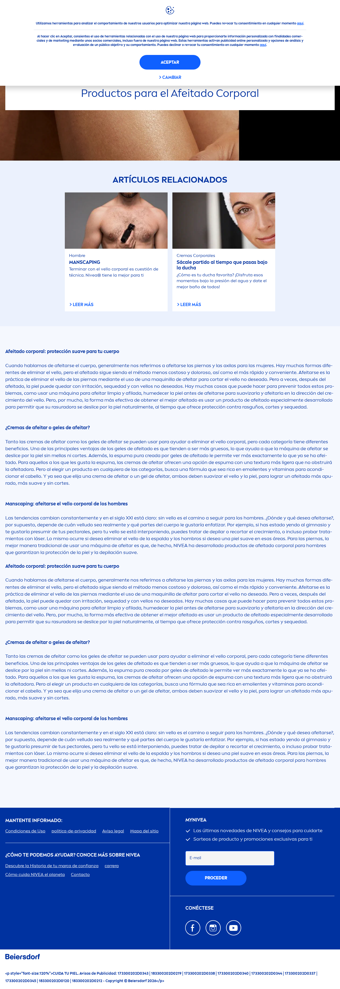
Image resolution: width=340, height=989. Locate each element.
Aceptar (170, 62)
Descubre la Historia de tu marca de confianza (52, 865)
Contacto (80, 874)
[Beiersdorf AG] (22, 957)
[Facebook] (192, 927)
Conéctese (199, 908)
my (195, 820)
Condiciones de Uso (25, 830)
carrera (112, 865)
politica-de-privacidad (74, 830)
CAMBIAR (171, 77)
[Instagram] (213, 927)
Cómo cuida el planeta (35, 874)
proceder (216, 877)
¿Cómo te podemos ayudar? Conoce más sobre (72, 855)
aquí (300, 23)
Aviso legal (113, 830)
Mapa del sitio (144, 830)
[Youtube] (233, 927)
